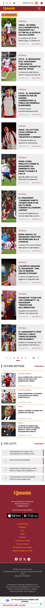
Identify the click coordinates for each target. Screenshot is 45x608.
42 (34, 358)
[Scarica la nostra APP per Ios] (15, 515)
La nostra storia (22, 541)
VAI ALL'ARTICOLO (36, 44)
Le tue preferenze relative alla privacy (24, 600)
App (22, 530)
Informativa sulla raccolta (14, 605)
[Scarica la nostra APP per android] (30, 515)
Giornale (22, 527)
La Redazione (22, 524)
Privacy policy (22, 544)
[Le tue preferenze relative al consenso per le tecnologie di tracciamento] (41, 604)
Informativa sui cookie (22, 547)
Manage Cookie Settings (22, 551)
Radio (22, 534)
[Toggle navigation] (39, 8)
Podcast (22, 537)
